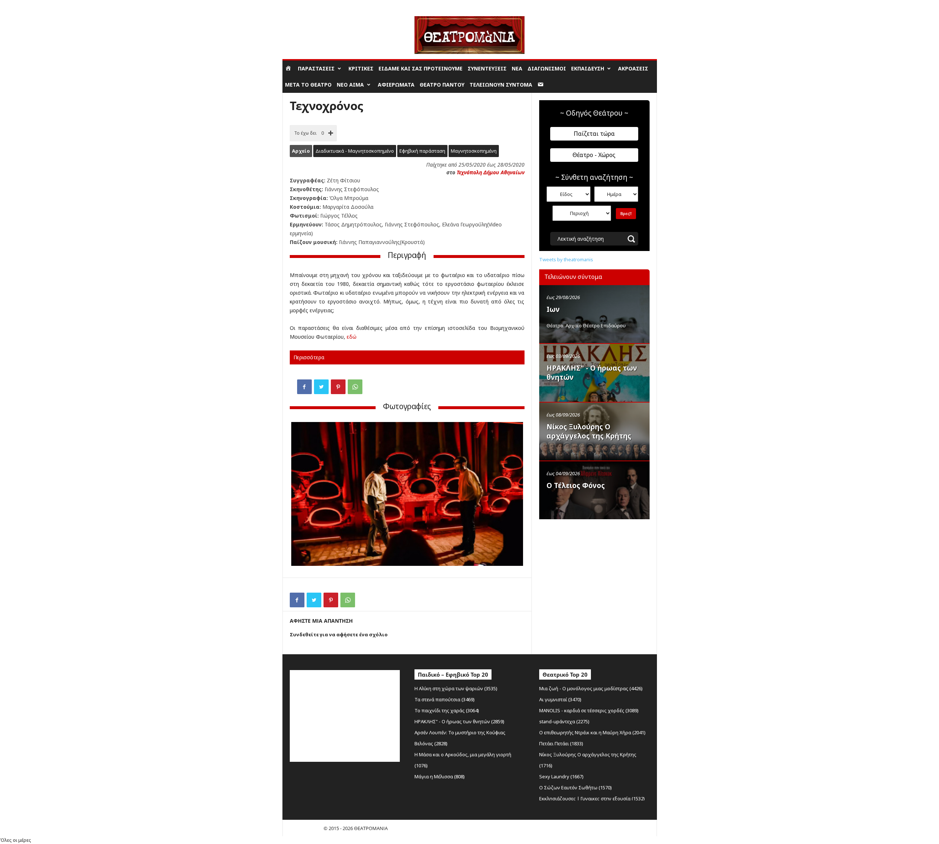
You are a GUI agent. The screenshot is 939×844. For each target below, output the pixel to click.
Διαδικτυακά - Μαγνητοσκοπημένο (354, 151)
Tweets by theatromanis (566, 259)
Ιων (553, 309)
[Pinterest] (338, 386)
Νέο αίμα (350, 84)
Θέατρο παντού (442, 84)
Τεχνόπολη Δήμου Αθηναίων (491, 172)
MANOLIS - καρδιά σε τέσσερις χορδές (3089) (589, 710)
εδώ (352, 336)
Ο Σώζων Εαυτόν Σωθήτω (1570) (575, 787)
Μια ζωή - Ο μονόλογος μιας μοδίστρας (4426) (591, 688)
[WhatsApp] (355, 386)
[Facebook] (304, 386)
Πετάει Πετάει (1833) (561, 743)
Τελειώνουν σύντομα (501, 84)
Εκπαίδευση (587, 68)
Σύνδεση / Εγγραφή (303, 5)
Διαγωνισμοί (546, 68)
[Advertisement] (594, 570)
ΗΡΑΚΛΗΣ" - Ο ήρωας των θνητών (592, 372)
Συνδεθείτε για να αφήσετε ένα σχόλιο (339, 634)
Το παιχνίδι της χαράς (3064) (446, 710)
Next (512, 495)
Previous (302, 495)
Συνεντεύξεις (487, 68)
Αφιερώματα (396, 84)
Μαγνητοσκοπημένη (474, 151)
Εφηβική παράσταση (422, 151)
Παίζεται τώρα (594, 134)
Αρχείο (301, 151)
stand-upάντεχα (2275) (564, 721)
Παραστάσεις (316, 68)
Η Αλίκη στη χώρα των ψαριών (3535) (455, 688)
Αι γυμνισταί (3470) (560, 699)
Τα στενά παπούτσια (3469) (444, 699)
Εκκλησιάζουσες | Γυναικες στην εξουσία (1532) (592, 798)
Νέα (517, 68)
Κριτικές (360, 68)
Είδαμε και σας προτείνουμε (421, 68)
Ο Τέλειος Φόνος (576, 485)
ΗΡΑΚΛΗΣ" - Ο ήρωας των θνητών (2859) (459, 721)
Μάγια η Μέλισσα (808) (439, 776)
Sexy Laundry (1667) (561, 776)
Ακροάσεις (633, 68)
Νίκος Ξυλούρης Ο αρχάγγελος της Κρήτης (589, 431)
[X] (321, 386)
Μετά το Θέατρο (308, 84)
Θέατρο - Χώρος (594, 155)
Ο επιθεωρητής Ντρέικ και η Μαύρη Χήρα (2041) (592, 732)
